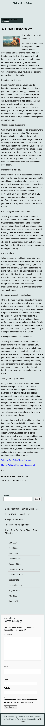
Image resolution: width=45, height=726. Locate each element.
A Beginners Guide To (14, 519)
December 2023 (16, 569)
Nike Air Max (22, 3)
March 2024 (14, 553)
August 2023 (14, 590)
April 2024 (13, 548)
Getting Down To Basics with (15, 476)
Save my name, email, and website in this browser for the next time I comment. (20, 701)
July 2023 (13, 596)
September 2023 (16, 585)
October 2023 (15, 580)
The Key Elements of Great (15, 481)
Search (6, 495)
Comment (8, 634)
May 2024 (13, 543)
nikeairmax (6, 22)
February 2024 (15, 559)
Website (7, 688)
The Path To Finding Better (17, 525)
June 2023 (13, 601)
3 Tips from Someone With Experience (22, 509)
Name (7, 666)
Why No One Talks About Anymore (16, 460)
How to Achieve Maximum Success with (18, 465)
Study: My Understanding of (17, 514)
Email (6, 679)
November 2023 (16, 575)
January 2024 (15, 564)
